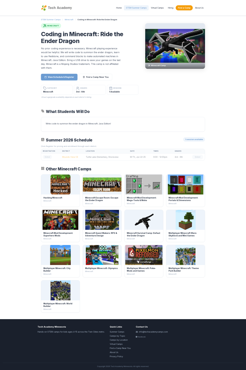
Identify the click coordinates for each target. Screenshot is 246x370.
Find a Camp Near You (97, 77)
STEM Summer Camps (136, 8)
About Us (199, 8)
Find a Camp (184, 8)
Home (119, 8)
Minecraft (69, 19)
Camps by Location (119, 340)
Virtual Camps (157, 8)
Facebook (141, 337)
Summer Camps (117, 332)
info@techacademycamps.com (153, 332)
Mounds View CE (70, 157)
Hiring (170, 8)
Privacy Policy (116, 356)
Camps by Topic (117, 336)
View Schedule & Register (61, 77)
